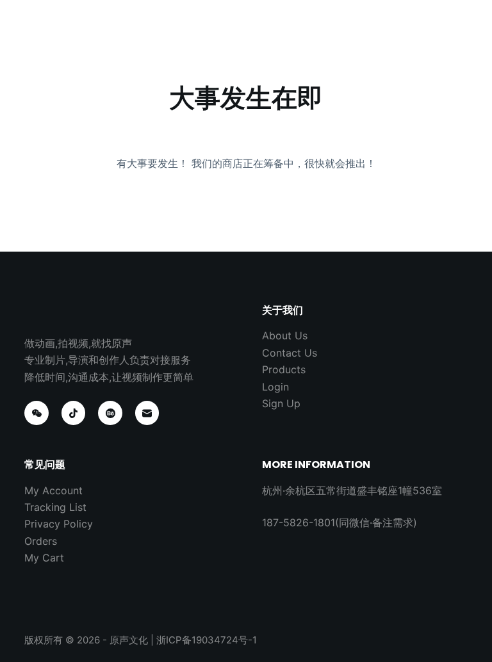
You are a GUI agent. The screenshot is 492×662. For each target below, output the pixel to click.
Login (275, 386)
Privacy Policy (58, 523)
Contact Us (289, 352)
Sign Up (281, 403)
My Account (53, 490)
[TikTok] (74, 413)
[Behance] (110, 413)
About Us (285, 335)
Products (284, 369)
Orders (40, 541)
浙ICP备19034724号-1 (206, 640)
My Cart (44, 557)
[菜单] (462, 22)
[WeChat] (36, 413)
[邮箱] (147, 413)
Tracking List (55, 507)
